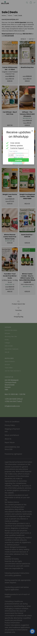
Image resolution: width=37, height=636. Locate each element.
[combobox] (11, 155)
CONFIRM (18, 160)
